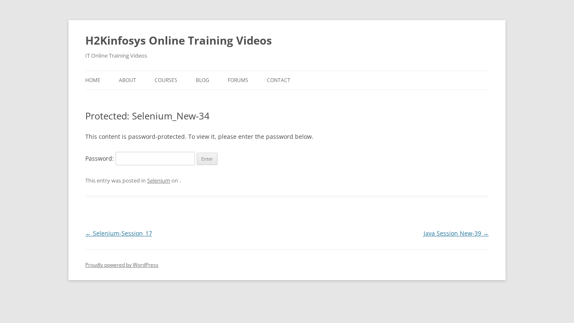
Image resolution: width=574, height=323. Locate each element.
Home (92, 80)
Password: (100, 158)
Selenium (158, 180)
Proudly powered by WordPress (121, 264)
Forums (238, 80)
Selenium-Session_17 (118, 233)
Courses (166, 80)
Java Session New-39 (456, 233)
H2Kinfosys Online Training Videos (178, 40)
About (127, 80)
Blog (202, 80)
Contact (278, 80)
